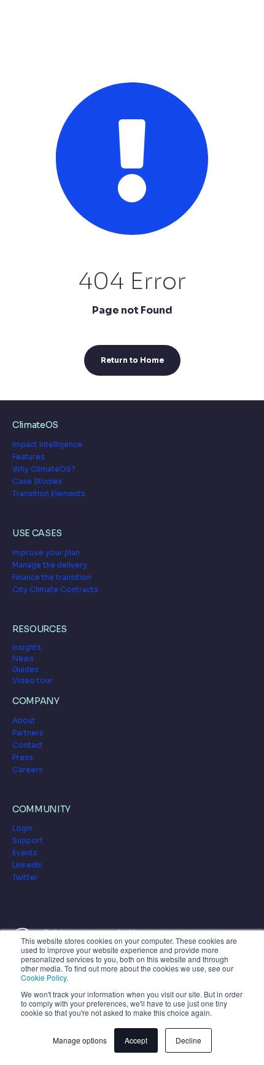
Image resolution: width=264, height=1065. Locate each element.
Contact (27, 745)
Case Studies (37, 481)
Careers (27, 769)
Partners (28, 732)
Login (22, 828)
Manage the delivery (49, 564)
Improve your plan (46, 552)
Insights (26, 647)
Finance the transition (51, 577)
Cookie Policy (43, 977)
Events (24, 852)
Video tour (32, 680)
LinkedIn (27, 864)
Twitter (25, 877)
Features (28, 456)
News (23, 658)
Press (22, 757)
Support (27, 840)
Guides (25, 669)
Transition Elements (48, 493)
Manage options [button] (80, 1040)
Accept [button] (136, 1040)
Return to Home (132, 360)
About (24, 720)
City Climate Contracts (55, 589)
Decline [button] (188, 1040)
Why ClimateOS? (44, 468)
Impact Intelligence (47, 444)
